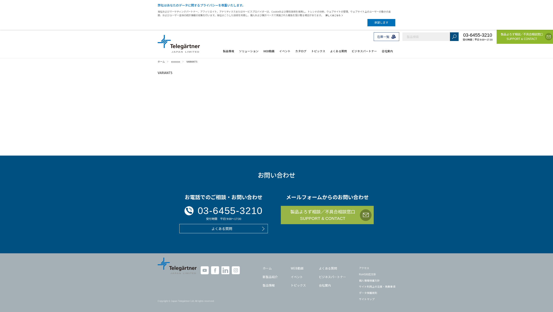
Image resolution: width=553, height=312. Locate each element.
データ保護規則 (368, 293)
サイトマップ (367, 299)
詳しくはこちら (333, 15)
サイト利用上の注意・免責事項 (377, 286)
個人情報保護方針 (369, 280)
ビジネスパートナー (332, 277)
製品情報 (269, 285)
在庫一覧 (383, 37)
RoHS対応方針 (367, 274)
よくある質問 (328, 268)
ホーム (267, 268)
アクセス (364, 268)
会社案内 (325, 285)
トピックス (298, 285)
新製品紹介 (270, 277)
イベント (297, 277)
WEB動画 (297, 268)
